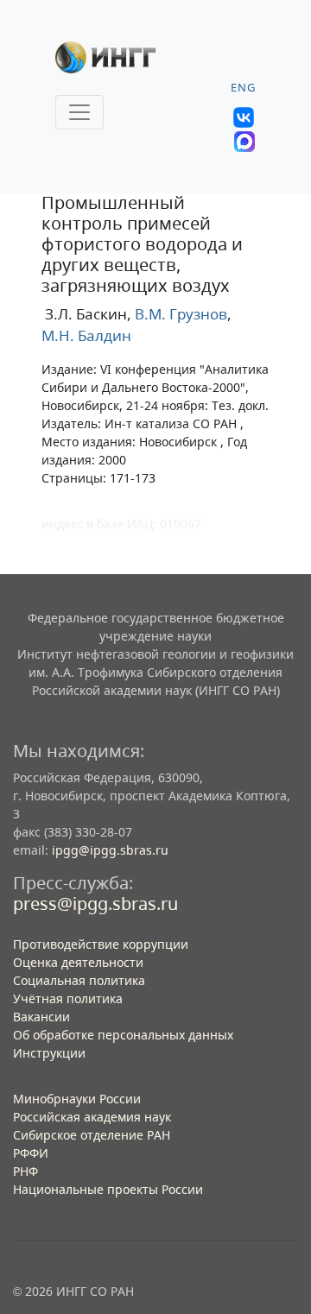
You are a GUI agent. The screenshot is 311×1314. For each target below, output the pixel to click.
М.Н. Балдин (86, 335)
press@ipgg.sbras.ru (95, 903)
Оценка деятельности (78, 962)
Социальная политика (79, 980)
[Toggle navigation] (79, 112)
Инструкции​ (49, 1053)
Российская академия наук (92, 1117)
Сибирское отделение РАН (91, 1135)
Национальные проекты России (108, 1189)
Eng (243, 87)
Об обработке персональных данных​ (123, 1035)
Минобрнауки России (77, 1098)
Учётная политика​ (68, 998)
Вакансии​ (41, 1016)
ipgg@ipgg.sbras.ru (110, 850)
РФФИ (30, 1153)
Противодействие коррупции (100, 944)
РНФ (25, 1171)
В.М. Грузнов (179, 314)
